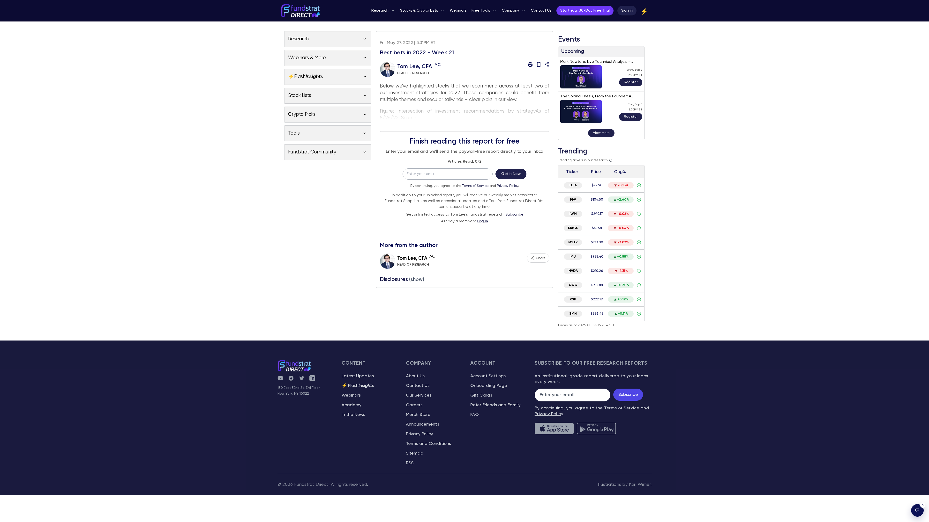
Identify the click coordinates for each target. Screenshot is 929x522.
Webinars (351, 395)
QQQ (573, 285)
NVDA (573, 271)
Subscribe (514, 215)
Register (630, 82)
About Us (415, 376)
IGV (573, 199)
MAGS (573, 228)
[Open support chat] (917, 510)
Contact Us (417, 386)
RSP (573, 299)
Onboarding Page (488, 386)
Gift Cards (481, 395)
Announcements (422, 424)
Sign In (627, 11)
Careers (414, 405)
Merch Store (418, 415)
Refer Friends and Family (495, 405)
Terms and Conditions (428, 444)
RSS (409, 463)
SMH (573, 313)
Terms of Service (475, 186)
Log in (482, 221)
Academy (351, 405)
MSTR (573, 242)
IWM (573, 214)
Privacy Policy (507, 186)
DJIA (573, 185)
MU (573, 256)
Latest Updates (358, 376)
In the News (353, 415)
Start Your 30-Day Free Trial (585, 11)
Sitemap (414, 453)
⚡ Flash (358, 386)
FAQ (474, 415)
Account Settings (488, 376)
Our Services (418, 395)
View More (601, 133)
